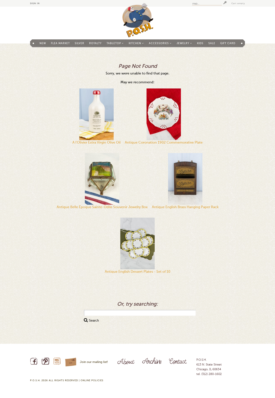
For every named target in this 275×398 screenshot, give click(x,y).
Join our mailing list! (94, 362)
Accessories (159, 43)
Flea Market (60, 43)
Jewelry (183, 43)
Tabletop (114, 43)
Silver (79, 43)
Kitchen (135, 43)
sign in (35, 3)
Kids (200, 43)
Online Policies (92, 380)
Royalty (95, 43)
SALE (211, 43)
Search (93, 320)
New (43, 43)
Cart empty (238, 3)
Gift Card (227, 43)
